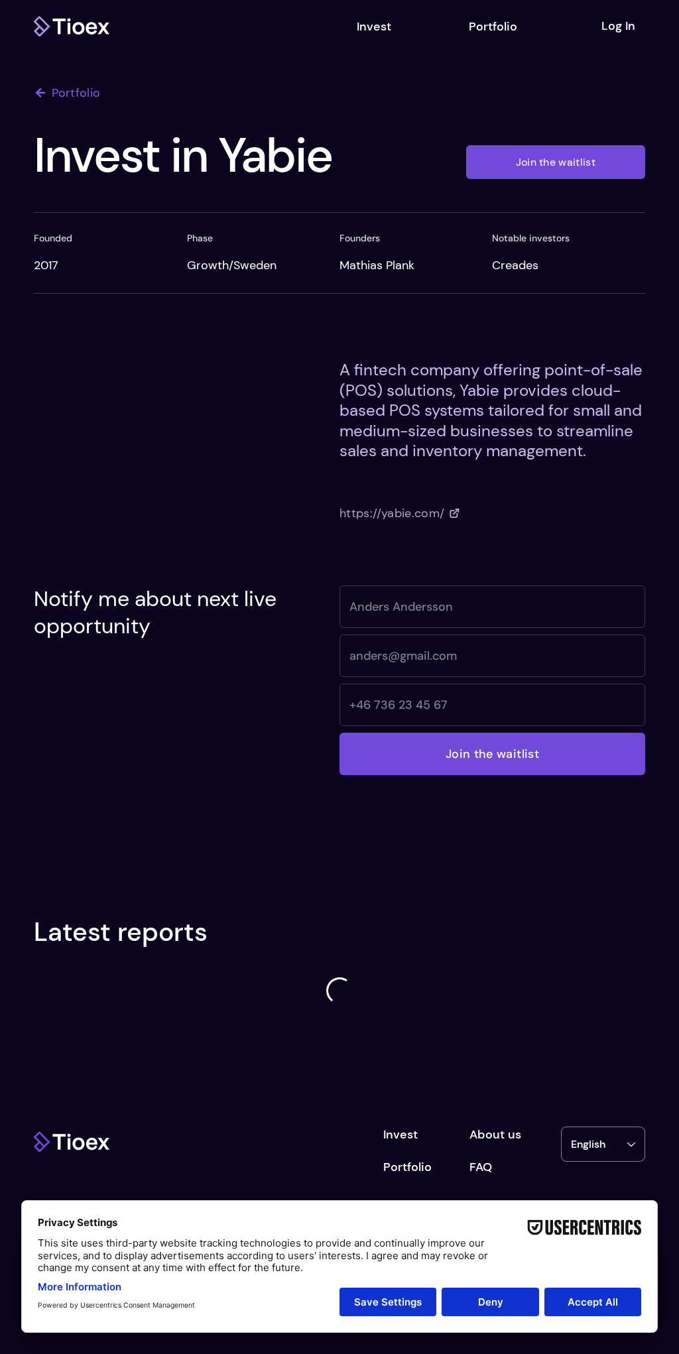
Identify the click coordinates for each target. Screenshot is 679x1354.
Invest (400, 1134)
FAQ (480, 1167)
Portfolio (407, 1167)
